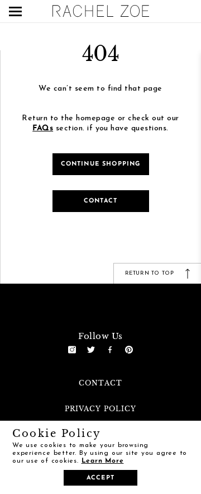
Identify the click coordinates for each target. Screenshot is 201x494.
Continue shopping (101, 164)
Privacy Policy (100, 408)
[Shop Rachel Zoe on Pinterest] (129, 349)
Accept (100, 478)
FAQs (42, 128)
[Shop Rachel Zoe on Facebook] (110, 349)
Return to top (150, 273)
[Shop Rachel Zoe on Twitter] (91, 349)
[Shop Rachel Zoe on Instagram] (72, 349)
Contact (100, 201)
